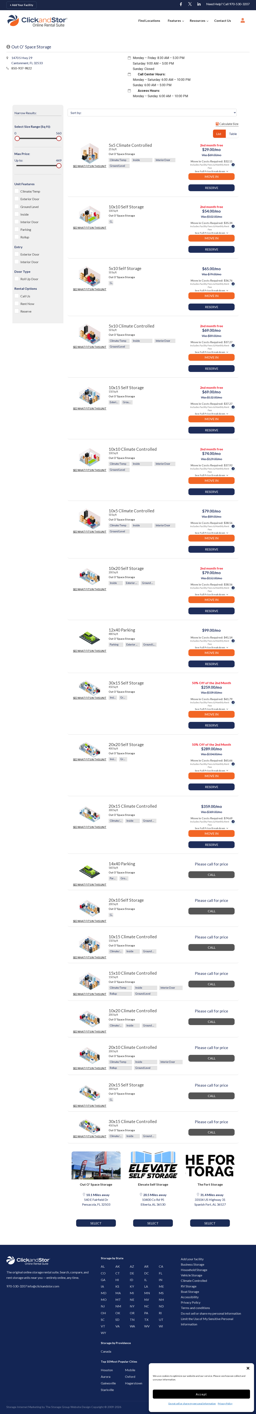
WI (160, 1326)
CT (116, 1273)
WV (145, 1326)
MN (145, 1293)
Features (174, 20)
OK (116, 1313)
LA (145, 1286)
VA (116, 1326)
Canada (103, 1351)
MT (116, 1299)
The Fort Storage (210, 1184)
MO (102, 1299)
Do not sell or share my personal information (192, 1403)
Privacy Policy (225, 1403)
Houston (103, 1370)
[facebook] (181, 4)
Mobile (127, 1370)
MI (131, 1293)
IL (145, 1280)
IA (102, 1286)
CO (102, 1273)
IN (160, 1280)
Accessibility (190, 1297)
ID (131, 1280)
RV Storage (188, 1286)
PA (145, 1313)
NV (145, 1299)
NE (131, 1299)
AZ (131, 1266)
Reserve (211, 188)
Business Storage (192, 1264)
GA (102, 1280)
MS (160, 1293)
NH (160, 1299)
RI (160, 1313)
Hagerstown (127, 1383)
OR (131, 1313)
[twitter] (190, 4)
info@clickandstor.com (43, 1286)
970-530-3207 (16, 1286)
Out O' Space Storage (96, 1184)
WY (102, 1333)
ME (160, 1286)
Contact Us (222, 20)
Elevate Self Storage (153, 1184)
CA (160, 1266)
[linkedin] (199, 4)
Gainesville (103, 1383)
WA (131, 1326)
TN (131, 1319)
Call (211, 874)
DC (145, 1273)
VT (102, 1326)
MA (116, 1293)
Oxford (127, 1376)
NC (145, 1306)
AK (116, 1266)
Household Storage (194, 1270)
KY (131, 1286)
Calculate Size (228, 124)
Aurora (103, 1376)
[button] (248, 1368)
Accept (201, 1394)
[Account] (243, 22)
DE (131, 1273)
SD (116, 1319)
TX (145, 1319)
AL (102, 1266)
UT (160, 1319)
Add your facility (192, 1259)
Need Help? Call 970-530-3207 (228, 4)
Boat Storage (190, 1291)
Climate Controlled (194, 1280)
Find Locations (149, 20)
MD (102, 1293)
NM (116, 1306)
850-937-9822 (21, 68)
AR (145, 1266)
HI (116, 1280)
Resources (197, 20)
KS (116, 1286)
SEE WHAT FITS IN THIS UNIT (89, 166)
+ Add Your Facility (21, 5)
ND (160, 1306)
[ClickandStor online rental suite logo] (31, 20)
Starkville (103, 1390)
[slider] (17, 138)
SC (102, 1319)
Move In (212, 176)
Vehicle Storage (191, 1275)
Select (96, 1223)
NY (131, 1306)
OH (102, 1313)
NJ (102, 1306)
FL (160, 1273)
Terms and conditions (195, 1308)
